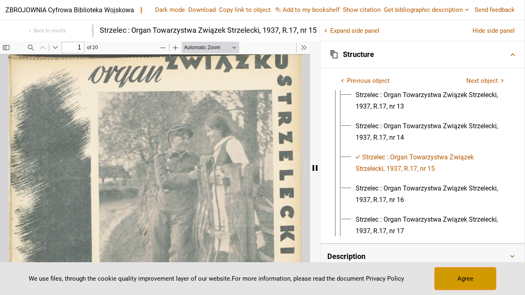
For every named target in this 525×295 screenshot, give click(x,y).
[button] (422, 54)
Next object (482, 80)
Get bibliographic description (423, 10)
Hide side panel (493, 30)
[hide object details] (315, 168)
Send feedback (495, 10)
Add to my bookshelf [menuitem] (311, 10)
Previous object (368, 80)
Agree (465, 278)
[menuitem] (430, 101)
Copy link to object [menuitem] (245, 10)
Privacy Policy (385, 278)
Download (202, 10)
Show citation (362, 10)
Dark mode (170, 10)
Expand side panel (354, 30)
